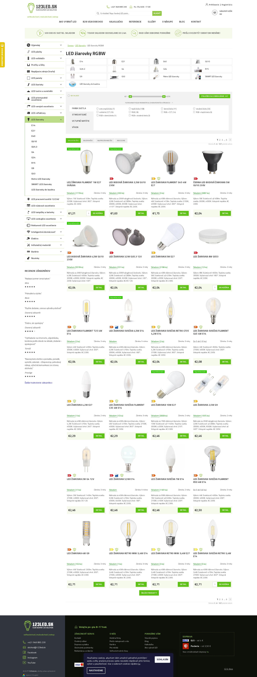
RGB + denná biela (107, 115)
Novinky (35, 258)
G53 (33, 173)
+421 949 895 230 (37, 642)
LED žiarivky (37, 84)
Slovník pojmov (151, 638)
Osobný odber (80, 641)
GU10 (34, 141)
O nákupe (167, 21)
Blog (182, 21)
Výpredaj (35, 45)
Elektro (34, 238)
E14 (33, 125)
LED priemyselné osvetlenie (39, 98)
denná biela (170, 109)
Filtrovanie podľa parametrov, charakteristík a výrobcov (147, 103)
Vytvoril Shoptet (32, 675)
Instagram (32, 657)
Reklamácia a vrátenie (83, 650)
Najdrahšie (88, 140)
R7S (33, 162)
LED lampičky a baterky (42, 212)
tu (139, 663)
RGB (135, 112)
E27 (33, 130)
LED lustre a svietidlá (41, 91)
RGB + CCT (169, 112)
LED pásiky (36, 51)
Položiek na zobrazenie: (214, 96)
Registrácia (227, 4)
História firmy (115, 638)
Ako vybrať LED (67, 21)
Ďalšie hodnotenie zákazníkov (38, 382)
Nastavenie (96, 670)
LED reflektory (38, 113)
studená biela (203, 109)
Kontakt (196, 21)
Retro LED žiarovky (40, 178)
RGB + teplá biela (204, 112)
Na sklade (75, 95)
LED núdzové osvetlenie (43, 205)
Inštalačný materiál (41, 245)
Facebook (32, 652)
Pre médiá (114, 647)
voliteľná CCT (106, 112)
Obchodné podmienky (83, 647)
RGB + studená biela (140, 115)
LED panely (36, 78)
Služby (152, 21)
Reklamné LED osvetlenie (43, 225)
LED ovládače (37, 58)
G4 (32, 152)
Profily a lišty (38, 64)
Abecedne (121, 140)
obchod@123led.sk (37, 647)
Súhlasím (162, 659)
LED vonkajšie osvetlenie (43, 218)
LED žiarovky (37, 119)
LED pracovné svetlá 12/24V (45, 199)
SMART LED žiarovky (41, 184)
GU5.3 (34, 146)
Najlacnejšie (73, 140)
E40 (33, 136)
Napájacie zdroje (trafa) (43, 71)
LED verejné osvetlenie (42, 106)
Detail (141, 213)
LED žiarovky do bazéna (43, 189)
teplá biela (137, 109)
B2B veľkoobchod (93, 21)
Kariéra (113, 644)
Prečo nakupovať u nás (119, 641)
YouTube (31, 662)
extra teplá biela (107, 109)
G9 (32, 168)
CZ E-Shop (228, 669)
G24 (33, 157)
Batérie (35, 251)
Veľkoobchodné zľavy (119, 650)
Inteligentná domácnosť (43, 232)
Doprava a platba (81, 644)
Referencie (135, 21)
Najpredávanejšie (104, 140)
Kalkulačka (116, 21)
